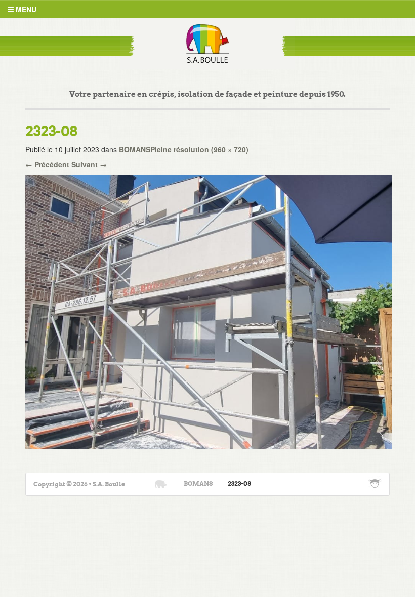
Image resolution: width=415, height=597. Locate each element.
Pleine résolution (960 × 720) (199, 149)
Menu (25, 9)
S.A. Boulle (207, 43)
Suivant (89, 164)
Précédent (47, 164)
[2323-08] (208, 311)
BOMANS (134, 149)
